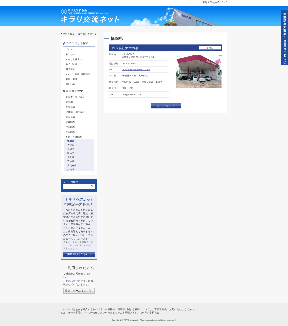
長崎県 (70, 149)
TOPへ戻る (68, 33)
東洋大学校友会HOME (214, 2)
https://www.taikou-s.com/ (136, 69)
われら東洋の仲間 (76, 281)
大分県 (70, 157)
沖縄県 (70, 169)
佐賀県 (70, 145)
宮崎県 (70, 161)
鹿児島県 (71, 165)
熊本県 (70, 153)
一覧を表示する (88, 33)
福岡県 (70, 141)
